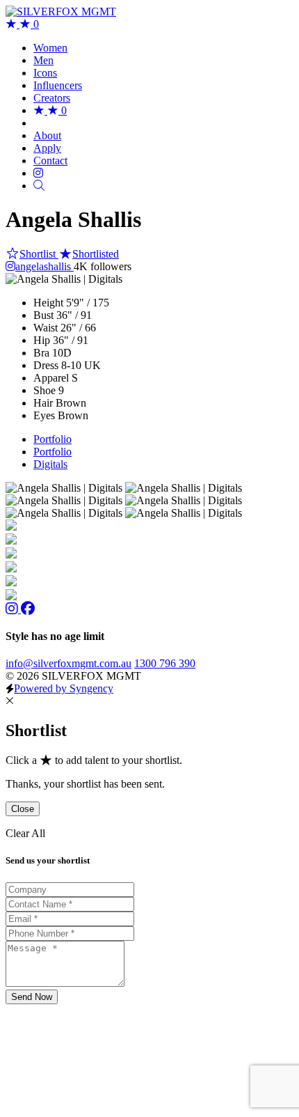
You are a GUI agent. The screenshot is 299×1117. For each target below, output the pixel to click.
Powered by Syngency (63, 688)
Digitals (50, 464)
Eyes (44, 415)
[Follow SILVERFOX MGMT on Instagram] (13, 609)
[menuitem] (50, 48)
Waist (45, 328)
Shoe (44, 390)
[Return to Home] (61, 11)
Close (22, 809)
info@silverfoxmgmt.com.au (68, 663)
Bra (41, 353)
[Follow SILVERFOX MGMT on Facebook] (28, 609)
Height (48, 302)
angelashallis (44, 266)
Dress (45, 365)
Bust (43, 315)
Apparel (51, 378)
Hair (43, 403)
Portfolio (52, 439)
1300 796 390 (164, 663)
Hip (41, 340)
